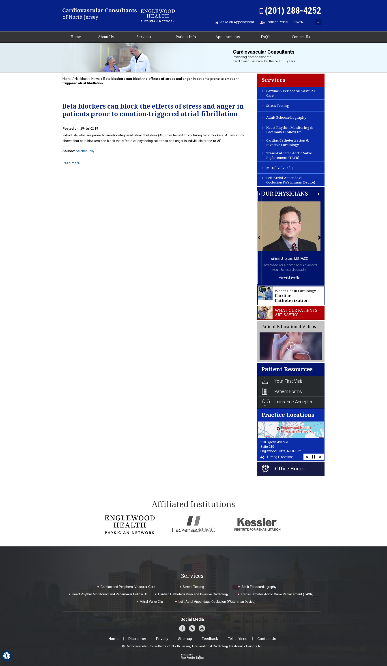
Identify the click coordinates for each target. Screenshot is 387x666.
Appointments (227, 37)
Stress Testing (277, 106)
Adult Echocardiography (286, 118)
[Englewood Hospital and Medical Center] (130, 524)
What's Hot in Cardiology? (296, 296)
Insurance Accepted (294, 401)
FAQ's (265, 37)
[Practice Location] (290, 429)
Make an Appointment (236, 22)
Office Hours (290, 469)
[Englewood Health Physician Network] (158, 15)
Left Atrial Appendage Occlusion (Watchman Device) (290, 180)
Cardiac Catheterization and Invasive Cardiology (193, 594)
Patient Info (186, 37)
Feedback (210, 638)
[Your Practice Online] (192, 656)
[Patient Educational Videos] (291, 346)
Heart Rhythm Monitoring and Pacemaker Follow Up (110, 594)
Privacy (162, 638)
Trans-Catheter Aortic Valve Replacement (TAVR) (289, 155)
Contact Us (301, 37)
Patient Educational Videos (288, 327)
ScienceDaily (85, 151)
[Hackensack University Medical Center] (193, 524)
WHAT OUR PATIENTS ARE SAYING (296, 312)
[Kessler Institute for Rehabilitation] (257, 524)
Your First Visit (288, 381)
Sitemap (185, 638)
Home (76, 37)
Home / (68, 79)
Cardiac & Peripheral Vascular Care (290, 93)
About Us (106, 37)
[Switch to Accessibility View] (6, 656)
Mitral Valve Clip (280, 168)
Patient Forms (288, 391)
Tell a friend (237, 638)
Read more (71, 163)
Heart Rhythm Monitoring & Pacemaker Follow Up (289, 130)
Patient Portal (277, 22)
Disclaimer (137, 638)
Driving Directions (280, 457)
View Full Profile (289, 278)
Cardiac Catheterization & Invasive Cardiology (287, 142)
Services (144, 37)
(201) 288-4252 (293, 10)
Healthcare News (87, 79)
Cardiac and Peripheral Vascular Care (128, 587)
